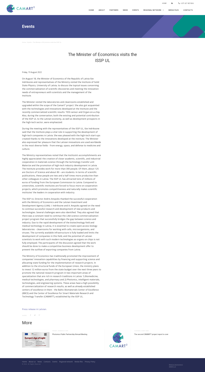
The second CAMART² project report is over (151, 334)
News (125, 10)
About (102, 10)
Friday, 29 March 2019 (60, 331)
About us (32, 362)
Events (135, 10)
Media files (173, 10)
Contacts (188, 10)
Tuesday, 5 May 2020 (141, 331)
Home (164, 3)
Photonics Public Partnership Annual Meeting (69, 334)
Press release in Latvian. (34, 309)
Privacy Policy (90, 362)
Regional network (152, 10)
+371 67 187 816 (187, 3)
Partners (113, 10)
